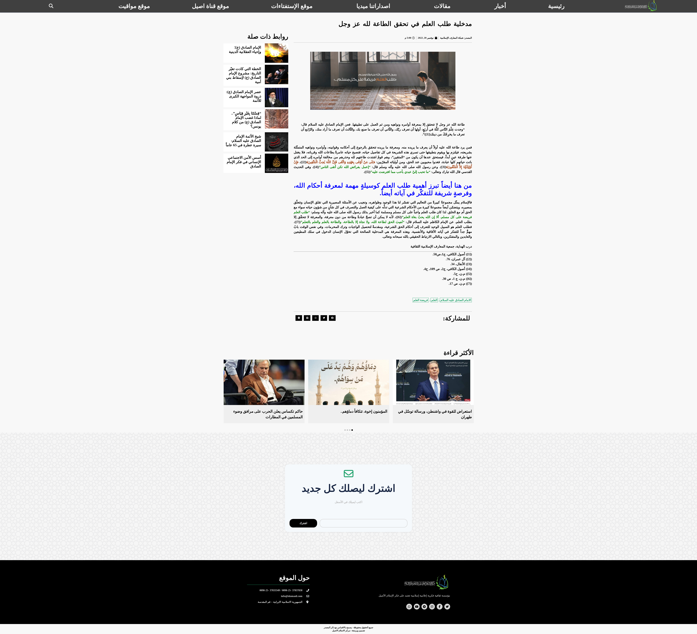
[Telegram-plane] (424, 607)
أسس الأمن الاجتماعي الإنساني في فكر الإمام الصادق (244, 162)
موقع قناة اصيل (210, 6)
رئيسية (556, 6)
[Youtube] (417, 607)
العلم (434, 300)
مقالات (442, 6)
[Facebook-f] (440, 607)
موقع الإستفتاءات (292, 6)
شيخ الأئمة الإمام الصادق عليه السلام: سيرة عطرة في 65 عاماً (243, 140)
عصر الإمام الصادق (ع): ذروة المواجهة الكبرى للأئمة (243, 96)
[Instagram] (432, 607)
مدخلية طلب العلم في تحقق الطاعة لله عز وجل (405, 23)
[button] (51, 6)
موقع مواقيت (134, 6)
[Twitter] (447, 607)
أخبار (500, 6)
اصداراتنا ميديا (373, 6)
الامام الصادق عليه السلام (456, 300)
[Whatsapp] (409, 607)
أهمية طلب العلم (404, 185)
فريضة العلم (420, 300)
